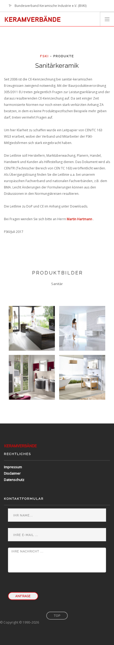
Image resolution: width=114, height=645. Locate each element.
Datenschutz (14, 479)
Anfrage (23, 596)
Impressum (13, 466)
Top (57, 615)
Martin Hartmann (79, 219)
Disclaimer (12, 473)
